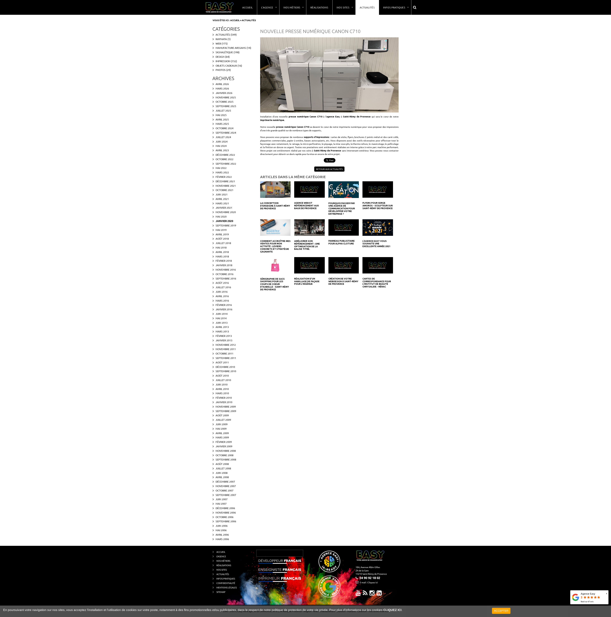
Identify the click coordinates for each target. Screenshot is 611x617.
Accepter (501, 610)
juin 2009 (222, 424)
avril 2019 (222, 234)
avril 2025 (222, 119)
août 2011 (222, 362)
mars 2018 (222, 256)
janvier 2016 (224, 309)
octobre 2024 (224, 128)
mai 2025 (221, 114)
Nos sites (221, 569)
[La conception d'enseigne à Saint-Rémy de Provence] (275, 189)
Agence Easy (588, 593)
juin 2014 (222, 313)
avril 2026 (222, 83)
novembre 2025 (226, 97)
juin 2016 (222, 291)
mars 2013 (222, 331)
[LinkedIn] (379, 594)
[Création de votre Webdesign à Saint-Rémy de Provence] (343, 264)
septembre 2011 (226, 357)
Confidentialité (225, 583)
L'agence (221, 556)
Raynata (221, 39)
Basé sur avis (587, 601)
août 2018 (222, 238)
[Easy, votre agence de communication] (365, 594)
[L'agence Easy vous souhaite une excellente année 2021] (377, 227)
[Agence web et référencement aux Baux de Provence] (309, 189)
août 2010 (222, 375)
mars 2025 (222, 123)
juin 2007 (222, 499)
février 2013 (224, 335)
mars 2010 (222, 393)
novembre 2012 (226, 344)
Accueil (247, 7)
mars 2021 (222, 203)
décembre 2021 (225, 181)
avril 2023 (222, 150)
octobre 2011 (224, 353)
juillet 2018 (223, 243)
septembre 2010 (226, 371)
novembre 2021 (226, 185)
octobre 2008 (224, 455)
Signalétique (224, 52)
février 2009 (224, 441)
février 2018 (224, 260)
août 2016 (222, 282)
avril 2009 (222, 433)
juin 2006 (222, 525)
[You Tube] (358, 594)
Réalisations (319, 7)
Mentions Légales (226, 587)
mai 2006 (221, 530)
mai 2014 (221, 318)
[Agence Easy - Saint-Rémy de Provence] (219, 7)
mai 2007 (221, 503)
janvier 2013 (224, 340)
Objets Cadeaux (226, 65)
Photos (221, 69)
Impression (223, 61)
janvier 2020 (224, 221)
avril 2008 (222, 477)
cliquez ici (392, 610)
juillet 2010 (223, 380)
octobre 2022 (224, 159)
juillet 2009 (223, 419)
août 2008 (222, 463)
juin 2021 (222, 194)
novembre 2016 (226, 269)
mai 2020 (221, 216)
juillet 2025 (223, 110)
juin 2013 (222, 322)
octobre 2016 (224, 274)
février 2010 (224, 397)
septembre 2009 (226, 410)
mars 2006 (222, 539)
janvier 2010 (224, 402)
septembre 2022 (226, 163)
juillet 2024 (223, 137)
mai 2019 (221, 229)
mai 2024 (221, 145)
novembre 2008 (226, 450)
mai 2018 (221, 247)
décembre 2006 (225, 508)
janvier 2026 (224, 92)
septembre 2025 (226, 106)
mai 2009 (221, 428)
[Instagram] (372, 594)
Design (220, 56)
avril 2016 (222, 296)
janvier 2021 (224, 207)
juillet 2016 (223, 287)
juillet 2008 (223, 468)
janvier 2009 (224, 446)
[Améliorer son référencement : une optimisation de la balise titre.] (309, 227)
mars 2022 (222, 172)
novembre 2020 (226, 212)
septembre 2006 (226, 521)
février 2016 (224, 304)
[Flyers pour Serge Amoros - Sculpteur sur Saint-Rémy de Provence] (377, 189)
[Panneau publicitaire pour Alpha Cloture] (343, 227)
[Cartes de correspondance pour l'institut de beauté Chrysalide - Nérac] (377, 264)
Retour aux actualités (329, 169)
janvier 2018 (224, 265)
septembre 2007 (226, 494)
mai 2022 (221, 167)
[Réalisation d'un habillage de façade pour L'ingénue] (309, 264)
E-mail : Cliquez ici (369, 582)
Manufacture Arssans (231, 47)
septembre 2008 (226, 459)
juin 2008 (222, 472)
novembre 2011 (226, 349)
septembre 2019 (226, 225)
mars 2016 (222, 300)
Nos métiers (223, 560)
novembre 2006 (226, 512)
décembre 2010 (225, 366)
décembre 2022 (225, 154)
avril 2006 (222, 534)
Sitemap (220, 591)
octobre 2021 (224, 189)
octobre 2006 (224, 516)
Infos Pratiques (225, 578)
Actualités (367, 7)
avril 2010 (222, 388)
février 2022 (224, 176)
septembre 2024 (226, 132)
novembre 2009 (226, 406)
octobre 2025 (224, 101)
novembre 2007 (226, 485)
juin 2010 (222, 384)
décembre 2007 (225, 481)
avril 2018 (222, 251)
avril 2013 (222, 326)
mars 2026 (222, 88)
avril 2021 (222, 198)
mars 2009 (222, 437)
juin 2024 (222, 141)
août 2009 (222, 415)
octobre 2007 (224, 490)
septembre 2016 (226, 278)
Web (218, 43)
